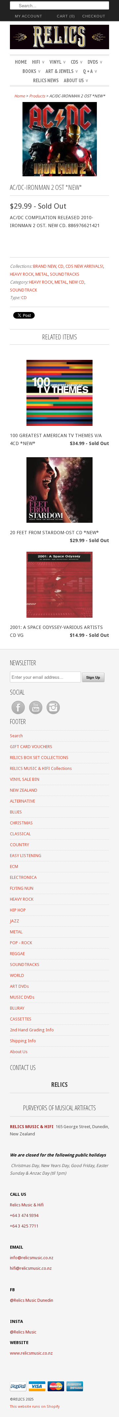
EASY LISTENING (25, 855)
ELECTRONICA (23, 877)
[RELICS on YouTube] (36, 714)
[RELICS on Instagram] (53, 714)
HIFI (38, 62)
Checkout (93, 16)
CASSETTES (20, 1019)
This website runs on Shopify (35, 1406)
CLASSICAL (20, 833)
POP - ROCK (21, 942)
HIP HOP (18, 910)
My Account (28, 16)
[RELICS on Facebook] (18, 714)
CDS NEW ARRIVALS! (84, 266)
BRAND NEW (44, 266)
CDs (76, 62)
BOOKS (31, 71)
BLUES (16, 812)
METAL (41, 274)
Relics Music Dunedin (33, 1300)
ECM (14, 866)
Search (16, 735)
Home (21, 62)
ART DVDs (19, 986)
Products (37, 96)
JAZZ (14, 920)
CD (60, 266)
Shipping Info (23, 1040)
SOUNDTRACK (23, 290)
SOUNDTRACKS (64, 274)
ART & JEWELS (62, 71)
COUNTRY (19, 844)
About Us (76, 80)
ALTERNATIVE (22, 801)
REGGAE (17, 953)
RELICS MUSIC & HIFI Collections (41, 768)
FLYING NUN (21, 888)
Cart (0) (66, 16)
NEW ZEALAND (23, 790)
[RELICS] (59, 38)
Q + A (90, 71)
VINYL (57, 62)
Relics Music (25, 1332)
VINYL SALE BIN (24, 779)
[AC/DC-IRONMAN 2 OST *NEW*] (59, 174)
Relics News (46, 80)
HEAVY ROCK (21, 274)
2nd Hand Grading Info (32, 1029)
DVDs (95, 62)
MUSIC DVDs (22, 997)
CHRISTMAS (21, 822)
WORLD (17, 975)
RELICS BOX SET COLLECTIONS (39, 757)
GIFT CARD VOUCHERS (31, 746)
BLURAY (17, 1008)
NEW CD (76, 282)
